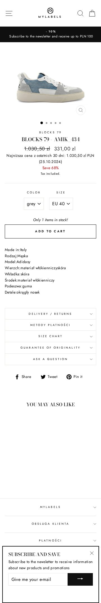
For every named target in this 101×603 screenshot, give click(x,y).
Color (34, 192)
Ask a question (50, 359)
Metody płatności (50, 325)
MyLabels (50, 507)
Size (61, 192)
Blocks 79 (50, 132)
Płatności (50, 540)
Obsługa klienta (50, 524)
